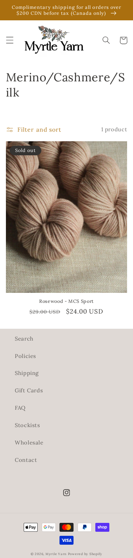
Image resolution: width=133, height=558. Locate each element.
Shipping (27, 372)
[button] (9, 40)
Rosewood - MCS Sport (66, 301)
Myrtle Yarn (55, 554)
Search (24, 338)
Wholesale (29, 442)
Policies (25, 355)
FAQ (20, 407)
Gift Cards (29, 390)
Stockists (27, 425)
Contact (26, 459)
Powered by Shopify (85, 554)
